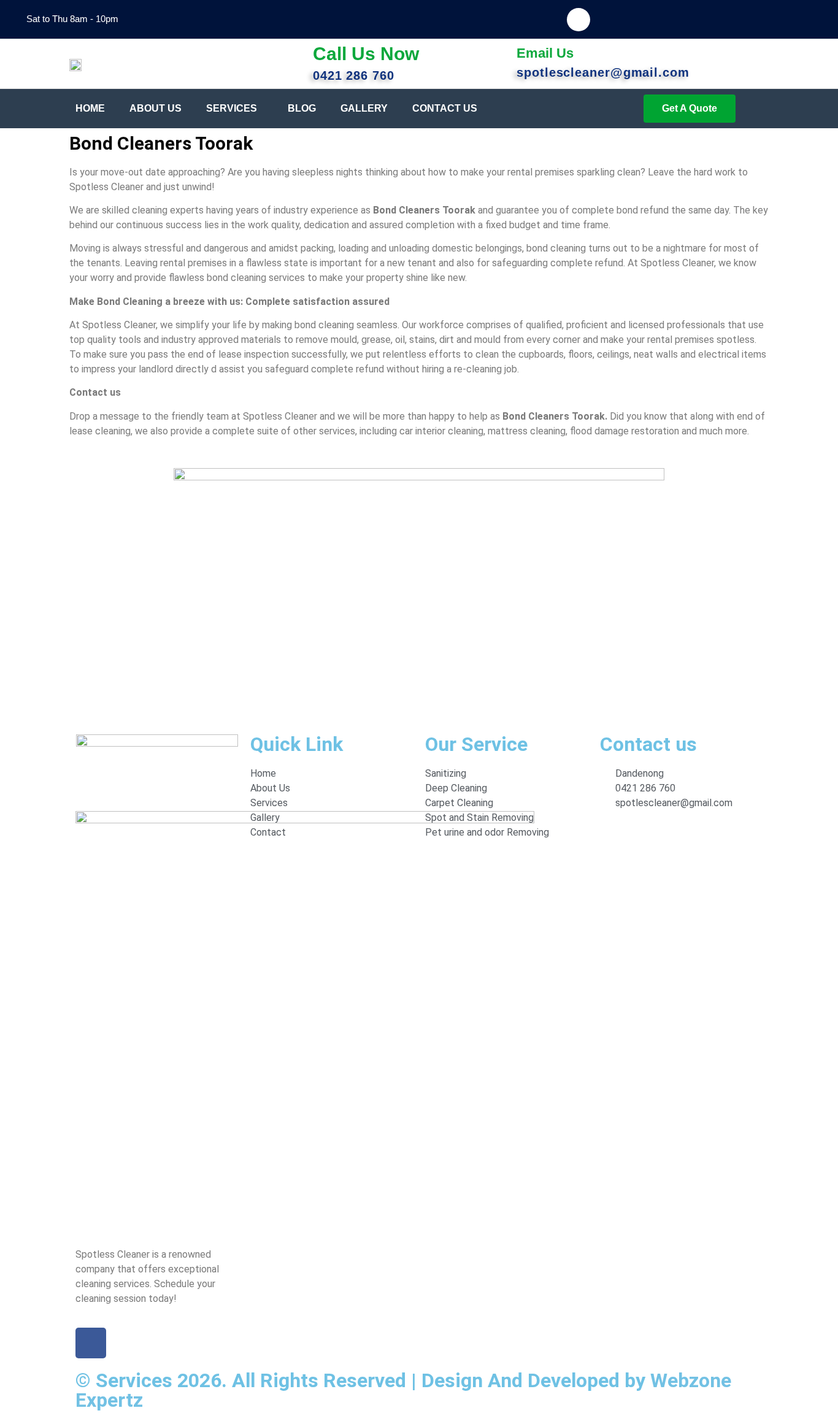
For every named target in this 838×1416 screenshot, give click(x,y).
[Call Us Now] (294, 54)
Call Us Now (366, 54)
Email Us (545, 53)
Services (231, 108)
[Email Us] (498, 56)
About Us (155, 108)
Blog (302, 108)
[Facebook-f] (578, 19)
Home (90, 108)
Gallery (364, 108)
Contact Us (444, 108)
